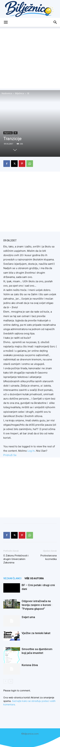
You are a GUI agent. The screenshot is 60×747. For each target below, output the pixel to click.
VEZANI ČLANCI (12, 578)
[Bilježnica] (30, 9)
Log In (31, 450)
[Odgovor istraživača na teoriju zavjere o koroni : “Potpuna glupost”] (11, 604)
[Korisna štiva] (11, 669)
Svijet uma (28, 617)
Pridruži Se (9, 455)
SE (28, 93)
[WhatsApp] (29, 163)
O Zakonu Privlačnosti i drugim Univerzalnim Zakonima (15, 559)
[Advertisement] (30, 58)
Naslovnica (7, 93)
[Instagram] (30, 741)
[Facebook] (6, 163)
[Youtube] (45, 741)
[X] (14, 163)
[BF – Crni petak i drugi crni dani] (11, 588)
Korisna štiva (30, 665)
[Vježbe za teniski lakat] (11, 636)
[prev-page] (5, 681)
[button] (5, 22)
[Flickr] (23, 741)
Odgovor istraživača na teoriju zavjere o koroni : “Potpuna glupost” (37, 604)
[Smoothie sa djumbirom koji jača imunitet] (11, 658)
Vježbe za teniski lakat (36, 633)
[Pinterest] (22, 163)
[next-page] (11, 681)
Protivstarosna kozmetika (48, 557)
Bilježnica (19, 93)
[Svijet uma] (11, 621)
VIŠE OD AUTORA (34, 578)
